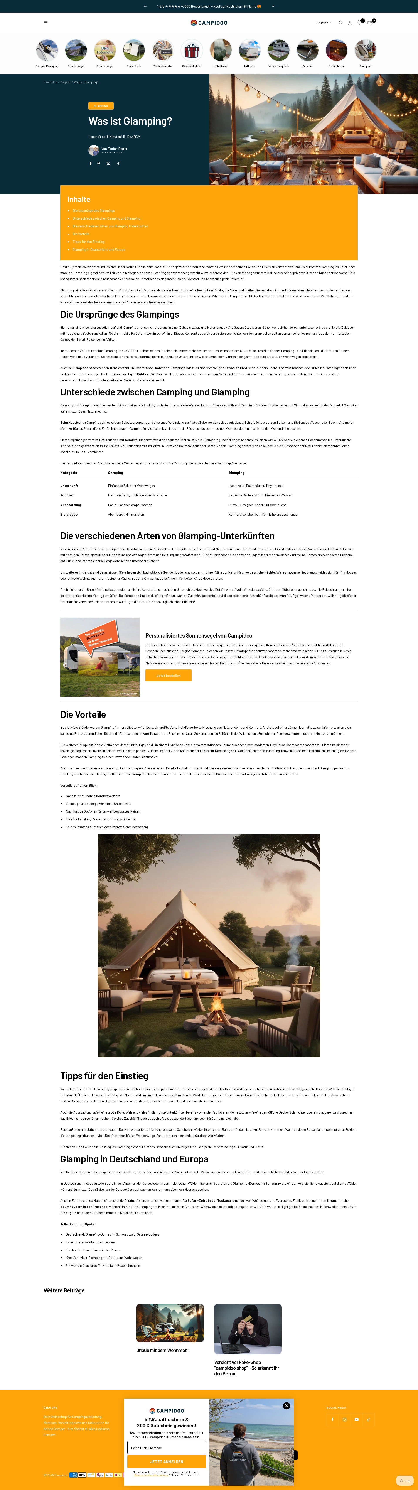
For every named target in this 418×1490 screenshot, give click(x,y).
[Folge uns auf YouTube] (356, 1420)
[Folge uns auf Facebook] (333, 1420)
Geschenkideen (195, 1118)
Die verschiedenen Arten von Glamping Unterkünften (110, 226)
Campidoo (50, 82)
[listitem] (91, 163)
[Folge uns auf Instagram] (345, 1420)
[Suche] (341, 23)
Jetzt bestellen (168, 675)
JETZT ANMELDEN (166, 1461)
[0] (359, 22)
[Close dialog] (286, 1406)
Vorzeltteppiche (255, 589)
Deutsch (322, 23)
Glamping (101, 105)
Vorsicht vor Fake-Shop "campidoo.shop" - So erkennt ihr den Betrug (246, 1367)
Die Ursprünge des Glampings (94, 210)
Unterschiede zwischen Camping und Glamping (106, 218)
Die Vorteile (81, 234)
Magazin (65, 82)
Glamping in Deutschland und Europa (99, 249)
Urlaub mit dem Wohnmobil (162, 1350)
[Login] (350, 23)
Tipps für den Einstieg (89, 241)
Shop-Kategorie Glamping (165, 368)
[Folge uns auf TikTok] (368, 1420)
